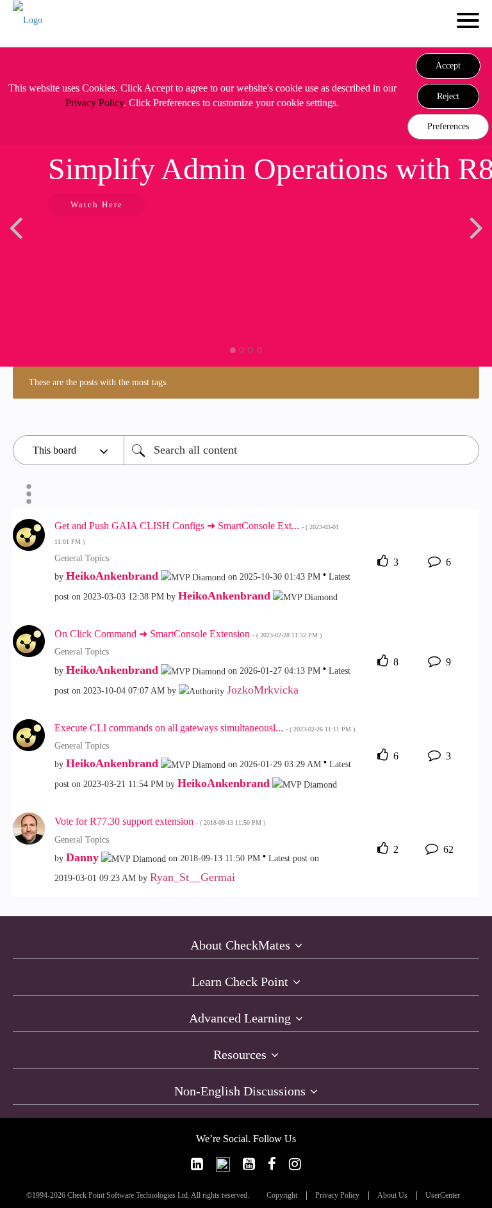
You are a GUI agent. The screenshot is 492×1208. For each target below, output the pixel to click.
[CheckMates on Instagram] (295, 1164)
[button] (448, 66)
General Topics (81, 558)
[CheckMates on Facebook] (272, 1164)
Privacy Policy (94, 102)
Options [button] (29, 494)
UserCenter (442, 1195)
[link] (197, 1164)
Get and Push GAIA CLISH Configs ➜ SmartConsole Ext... (196, 532)
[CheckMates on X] (223, 1164)
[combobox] (301, 450)
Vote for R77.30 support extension (159, 821)
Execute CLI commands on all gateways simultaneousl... (204, 727)
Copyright (281, 1195)
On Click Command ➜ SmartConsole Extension (188, 633)
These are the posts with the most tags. (98, 382)
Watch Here (96, 204)
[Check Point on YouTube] (249, 1164)
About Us (392, 1195)
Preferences (448, 126)
